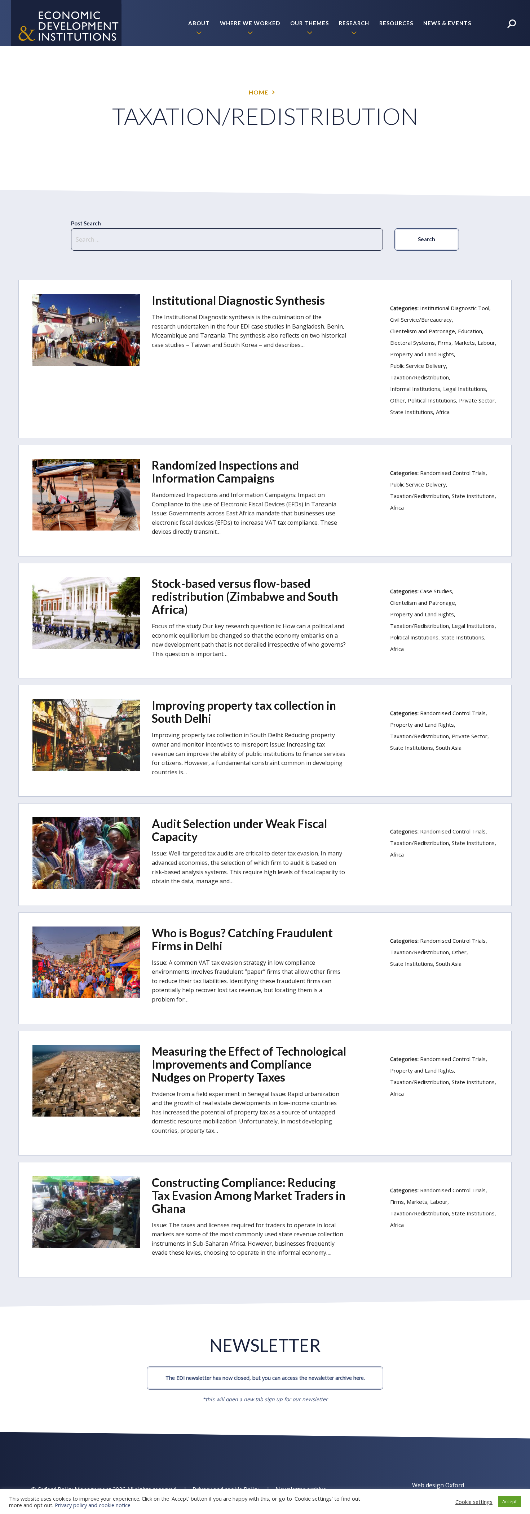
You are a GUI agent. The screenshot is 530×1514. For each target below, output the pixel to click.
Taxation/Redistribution (419, 377)
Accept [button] (509, 1501)
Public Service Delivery (418, 365)
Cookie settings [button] (474, 1501)
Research (354, 23)
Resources (396, 23)
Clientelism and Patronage (422, 331)
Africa (443, 411)
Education (470, 331)
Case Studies (436, 591)
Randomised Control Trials (453, 472)
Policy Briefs (450, 69)
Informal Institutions (415, 388)
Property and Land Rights (422, 354)
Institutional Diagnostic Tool (454, 308)
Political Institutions (432, 400)
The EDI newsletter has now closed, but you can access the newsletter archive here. (265, 1377)
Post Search (86, 223)
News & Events (447, 23)
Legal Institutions (464, 388)
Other (397, 400)
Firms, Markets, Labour (466, 342)
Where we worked (250, 23)
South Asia (448, 747)
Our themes (309, 23)
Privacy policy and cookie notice (93, 1505)
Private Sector (477, 400)
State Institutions (411, 411)
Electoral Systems (412, 342)
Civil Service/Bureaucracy (421, 319)
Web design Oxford (438, 1485)
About (199, 23)
